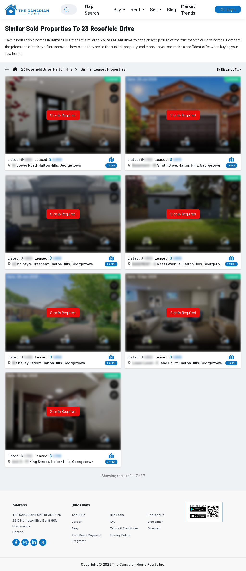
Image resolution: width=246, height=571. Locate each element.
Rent (135, 9)
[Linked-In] (33, 542)
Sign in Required (63, 115)
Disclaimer (155, 521)
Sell (153, 9)
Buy (117, 9)
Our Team (117, 515)
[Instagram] (25, 542)
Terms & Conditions (124, 528)
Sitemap (154, 528)
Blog (171, 9)
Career (77, 521)
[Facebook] (16, 542)
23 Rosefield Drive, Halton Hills (47, 69)
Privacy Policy (120, 535)
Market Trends (188, 9)
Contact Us (156, 515)
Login (230, 9)
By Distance (225, 69)
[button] (111, 159)
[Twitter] (42, 542)
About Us (78, 515)
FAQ (113, 521)
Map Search (92, 9)
